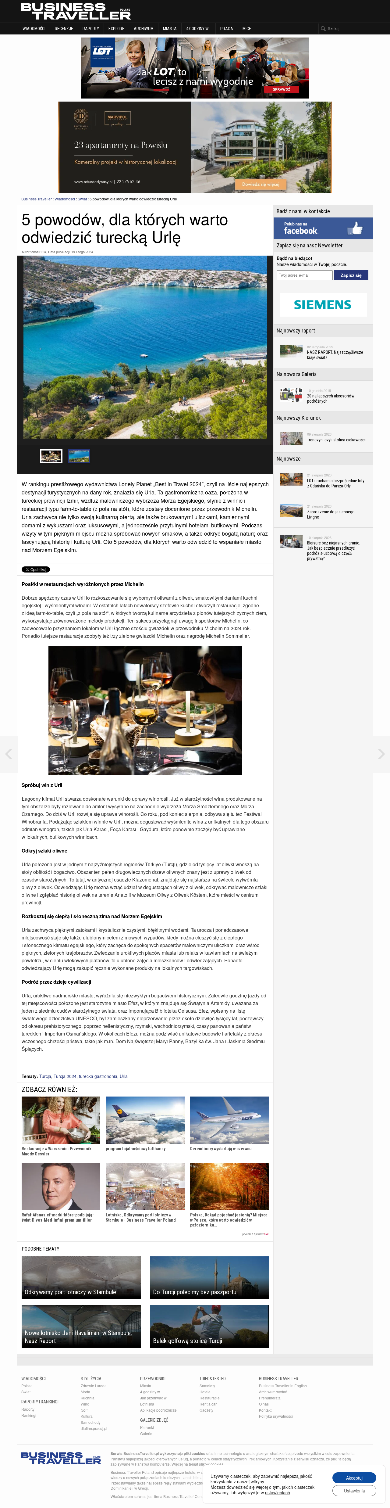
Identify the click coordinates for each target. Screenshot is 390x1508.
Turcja (45, 1076)
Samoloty (207, 1385)
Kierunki (147, 1427)
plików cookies (211, 1464)
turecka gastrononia (98, 1076)
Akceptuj (354, 1478)
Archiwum (144, 28)
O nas (264, 1403)
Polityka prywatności (276, 1416)
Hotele (205, 1391)
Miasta (170, 28)
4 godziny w (150, 1391)
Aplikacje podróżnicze (158, 1410)
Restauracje (210, 1397)
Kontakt (265, 1410)
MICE (247, 28)
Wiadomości (33, 28)
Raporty (91, 28)
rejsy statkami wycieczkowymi (188, 1482)
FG (43, 252)
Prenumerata (270, 1397)
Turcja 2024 (65, 1076)
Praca (226, 28)
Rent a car (208, 1403)
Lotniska (147, 1403)
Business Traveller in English (283, 1385)
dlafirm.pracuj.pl (94, 1428)
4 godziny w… (198, 28)
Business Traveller (36, 198)
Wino (85, 1403)
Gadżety (206, 1410)
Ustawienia (354, 1491)
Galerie (146, 1433)
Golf (84, 1410)
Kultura (87, 1416)
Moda (85, 1391)
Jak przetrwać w (153, 1397)
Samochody (91, 1422)
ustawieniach (277, 1492)
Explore (116, 28)
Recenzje (64, 28)
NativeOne (145, 1234)
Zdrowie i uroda (94, 1385)
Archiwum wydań (273, 1391)
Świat (82, 198)
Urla (124, 1076)
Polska (27, 1385)
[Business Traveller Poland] (76, 11)
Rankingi (28, 1415)
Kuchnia (87, 1397)
